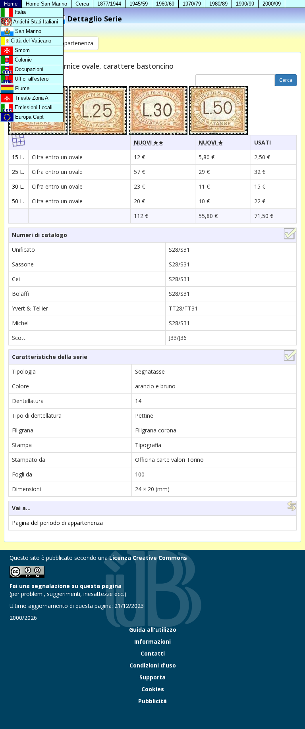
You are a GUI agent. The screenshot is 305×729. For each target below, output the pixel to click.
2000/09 (272, 4)
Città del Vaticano (30, 41)
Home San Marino (46, 4)
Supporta (152, 677)
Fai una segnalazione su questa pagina (66, 586)
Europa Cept (29, 117)
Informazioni (152, 641)
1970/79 (192, 4)
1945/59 (138, 4)
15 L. (18, 157)
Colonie (22, 60)
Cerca (82, 4)
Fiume (21, 88)
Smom (21, 50)
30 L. (18, 186)
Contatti (153, 653)
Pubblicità (152, 701)
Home (10, 4)
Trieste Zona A (30, 98)
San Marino (27, 31)
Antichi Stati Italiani (35, 22)
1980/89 (218, 4)
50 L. (18, 201)
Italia (19, 12)
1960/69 (165, 4)
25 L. (18, 172)
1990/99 (245, 4)
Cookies (152, 689)
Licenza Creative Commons (148, 557)
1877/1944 (109, 4)
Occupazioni (28, 69)
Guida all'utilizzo (152, 629)
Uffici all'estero (30, 79)
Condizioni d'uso (152, 665)
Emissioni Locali (32, 107)
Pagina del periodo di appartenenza (57, 522)
